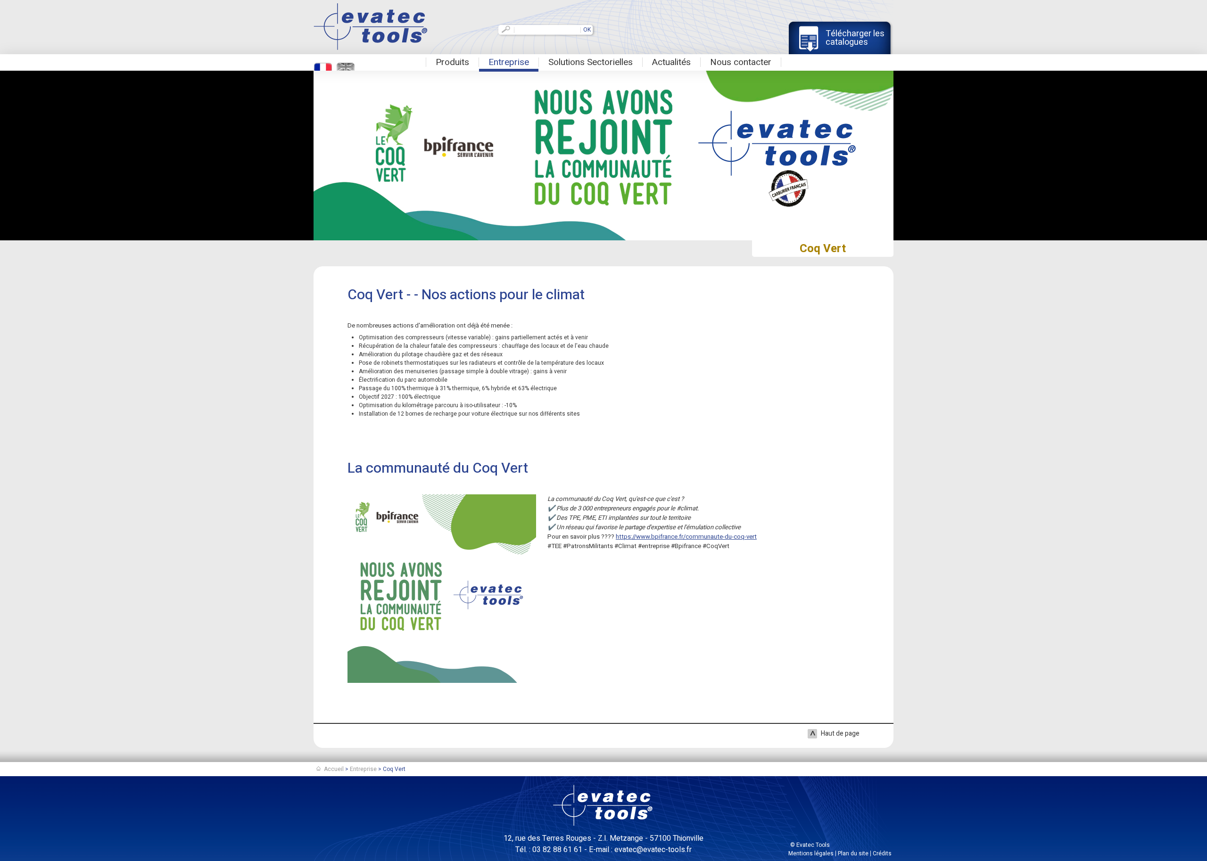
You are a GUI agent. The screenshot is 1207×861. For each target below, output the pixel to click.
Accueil (334, 769)
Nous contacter (740, 62)
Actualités (671, 62)
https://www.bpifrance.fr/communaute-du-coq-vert (686, 536)
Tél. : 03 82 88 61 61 (548, 849)
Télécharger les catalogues (855, 38)
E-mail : (640, 849)
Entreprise (508, 62)
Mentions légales (811, 853)
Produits (452, 62)
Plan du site (853, 853)
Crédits (882, 853)
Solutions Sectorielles (590, 62)
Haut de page (840, 733)
